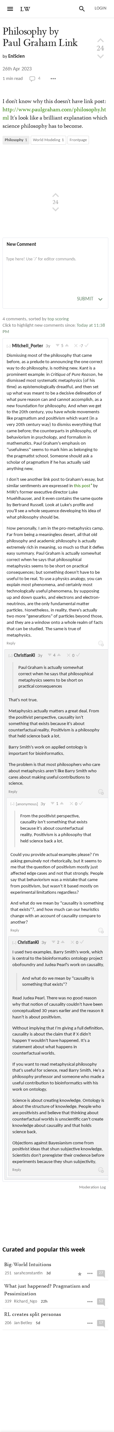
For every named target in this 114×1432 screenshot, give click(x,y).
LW (25, 9)
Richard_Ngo (25, 1301)
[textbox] (55, 265)
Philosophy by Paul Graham (40, 37)
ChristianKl (24, 655)
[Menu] (10, 8)
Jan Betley (23, 1323)
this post (82, 486)
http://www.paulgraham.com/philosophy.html (54, 114)
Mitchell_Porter (27, 346)
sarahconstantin (28, 1273)
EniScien (16, 56)
